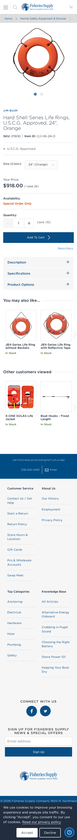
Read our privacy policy (41, 822)
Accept (27, 833)
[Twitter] (45, 708)
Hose (11, 634)
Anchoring (14, 602)
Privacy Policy (52, 520)
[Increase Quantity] (29, 223)
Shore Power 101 (54, 657)
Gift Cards (14, 550)
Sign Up (38, 752)
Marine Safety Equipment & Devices (43, 18)
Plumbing (14, 645)
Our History (50, 498)
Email (53, 469)
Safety (12, 655)
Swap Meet (15, 575)
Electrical (14, 612)
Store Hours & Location (17, 537)
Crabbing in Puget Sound (55, 629)
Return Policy (65, 248)
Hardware (14, 623)
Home (8, 18)
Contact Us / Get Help (19, 500)
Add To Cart (36, 237)
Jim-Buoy (10, 110)
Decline (50, 833)
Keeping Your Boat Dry (55, 669)
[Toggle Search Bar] (15, 7)
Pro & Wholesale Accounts (19, 562)
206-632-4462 (30, 469)
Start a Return (17, 513)
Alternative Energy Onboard (55, 614)
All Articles (50, 602)
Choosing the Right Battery (56, 644)
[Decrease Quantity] (8, 223)
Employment (51, 509)
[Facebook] (32, 708)
